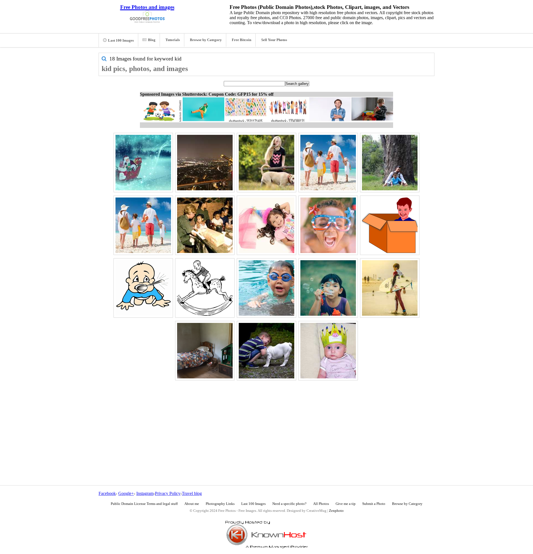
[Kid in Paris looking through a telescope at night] (205, 162)
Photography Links (220, 504)
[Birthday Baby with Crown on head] (328, 350)
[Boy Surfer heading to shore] (389, 288)
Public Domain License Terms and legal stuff (144, 504)
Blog (151, 40)
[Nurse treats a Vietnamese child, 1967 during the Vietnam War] (205, 225)
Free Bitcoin (241, 40)
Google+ (126, 493)
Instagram (145, 493)
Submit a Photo (373, 504)
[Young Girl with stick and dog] (266, 162)
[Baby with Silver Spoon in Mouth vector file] (143, 288)
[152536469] (328, 162)
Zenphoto (336, 511)
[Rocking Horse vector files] (205, 288)
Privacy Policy (167, 493)
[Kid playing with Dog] (266, 350)
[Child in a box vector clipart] (389, 225)
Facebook (107, 493)
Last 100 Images (121, 40)
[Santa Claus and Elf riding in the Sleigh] (143, 162)
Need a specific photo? (289, 504)
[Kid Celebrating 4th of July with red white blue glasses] (328, 225)
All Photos (321, 504)
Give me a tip (346, 504)
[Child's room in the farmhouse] (205, 350)
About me (191, 504)
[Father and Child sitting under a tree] (389, 162)
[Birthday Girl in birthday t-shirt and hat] (266, 225)
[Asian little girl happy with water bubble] (328, 288)
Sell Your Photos (274, 40)
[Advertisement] (266, 421)
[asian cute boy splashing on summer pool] (266, 288)
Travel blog (192, 493)
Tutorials (172, 40)
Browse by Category (206, 40)
